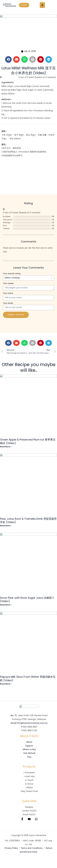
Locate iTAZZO (29, 810)
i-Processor (29, 772)
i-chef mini (29, 776)
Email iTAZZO (29, 814)
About (29, 742)
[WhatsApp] (36, 819)
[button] (24, 5)
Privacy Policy (11, 848)
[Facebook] (22, 819)
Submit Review (16, 315)
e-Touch (29, 780)
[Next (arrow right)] (14, 865)
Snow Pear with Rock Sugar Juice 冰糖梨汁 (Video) (27, 599)
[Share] (24, 860)
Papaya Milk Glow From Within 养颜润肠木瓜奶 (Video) (28, 678)
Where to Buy (29, 749)
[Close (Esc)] (34, 860)
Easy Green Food (29, 791)
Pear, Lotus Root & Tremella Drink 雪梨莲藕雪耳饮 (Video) (28, 520)
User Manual (29, 753)
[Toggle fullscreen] (14, 860)
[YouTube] (29, 819)
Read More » (5, 446)
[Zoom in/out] (4, 860)
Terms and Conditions (32, 848)
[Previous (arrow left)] (4, 865)
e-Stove (29, 784)
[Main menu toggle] (51, 5)
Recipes (29, 807)
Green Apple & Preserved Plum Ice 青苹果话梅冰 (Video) (27, 441)
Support (29, 745)
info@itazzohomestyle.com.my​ (32, 723)
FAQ (29, 757)
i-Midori (29, 787)
